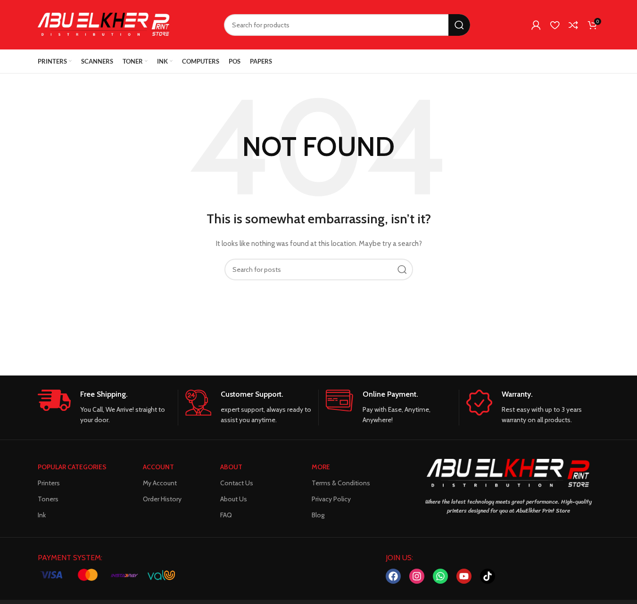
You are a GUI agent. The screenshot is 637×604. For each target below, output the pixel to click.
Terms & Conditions (341, 483)
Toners (48, 499)
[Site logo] (104, 24)
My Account (160, 483)
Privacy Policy (331, 499)
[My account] (536, 25)
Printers (49, 483)
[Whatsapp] (440, 576)
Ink (42, 515)
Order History (162, 499)
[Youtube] (464, 576)
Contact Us (236, 483)
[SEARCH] (459, 25)
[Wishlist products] (555, 25)
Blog (318, 515)
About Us (233, 499)
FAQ (226, 515)
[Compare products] (573, 25)
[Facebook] (393, 576)
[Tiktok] (487, 576)
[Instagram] (416, 576)
